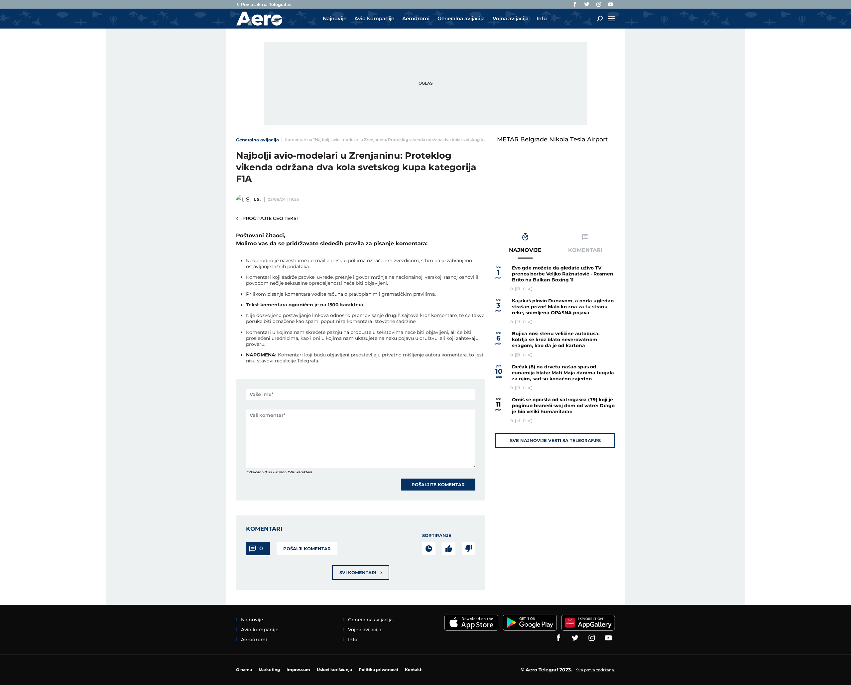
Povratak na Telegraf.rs (266, 4)
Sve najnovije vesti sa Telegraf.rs (555, 440)
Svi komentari (360, 572)
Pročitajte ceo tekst (267, 218)
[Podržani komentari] (448, 548)
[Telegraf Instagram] (598, 4)
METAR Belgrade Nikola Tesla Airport (552, 139)
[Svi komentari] (428, 548)
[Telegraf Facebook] (574, 4)
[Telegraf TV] (610, 4)
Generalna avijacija (257, 139)
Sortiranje (436, 535)
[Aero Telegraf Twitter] (586, 4)
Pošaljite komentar (438, 484)
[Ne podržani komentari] (468, 548)
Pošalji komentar (307, 548)
